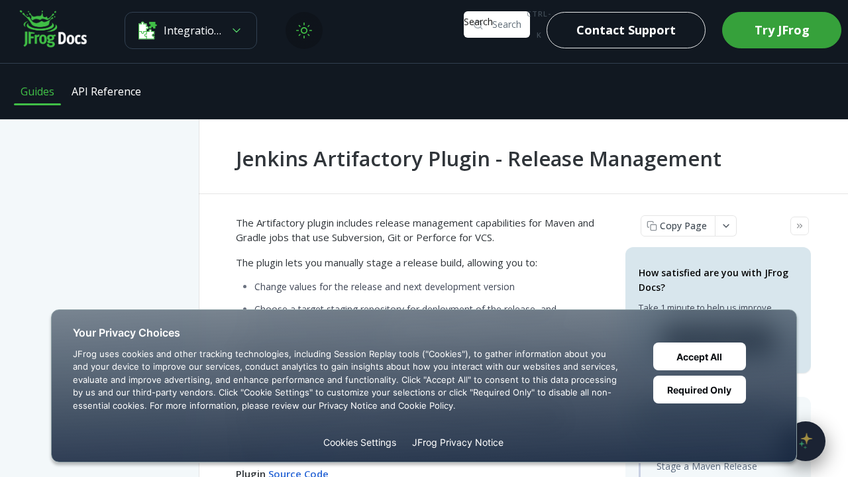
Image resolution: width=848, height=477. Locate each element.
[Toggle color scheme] (304, 30)
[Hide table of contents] (799, 226)
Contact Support (626, 30)
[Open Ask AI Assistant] (805, 441)
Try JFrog (782, 30)
